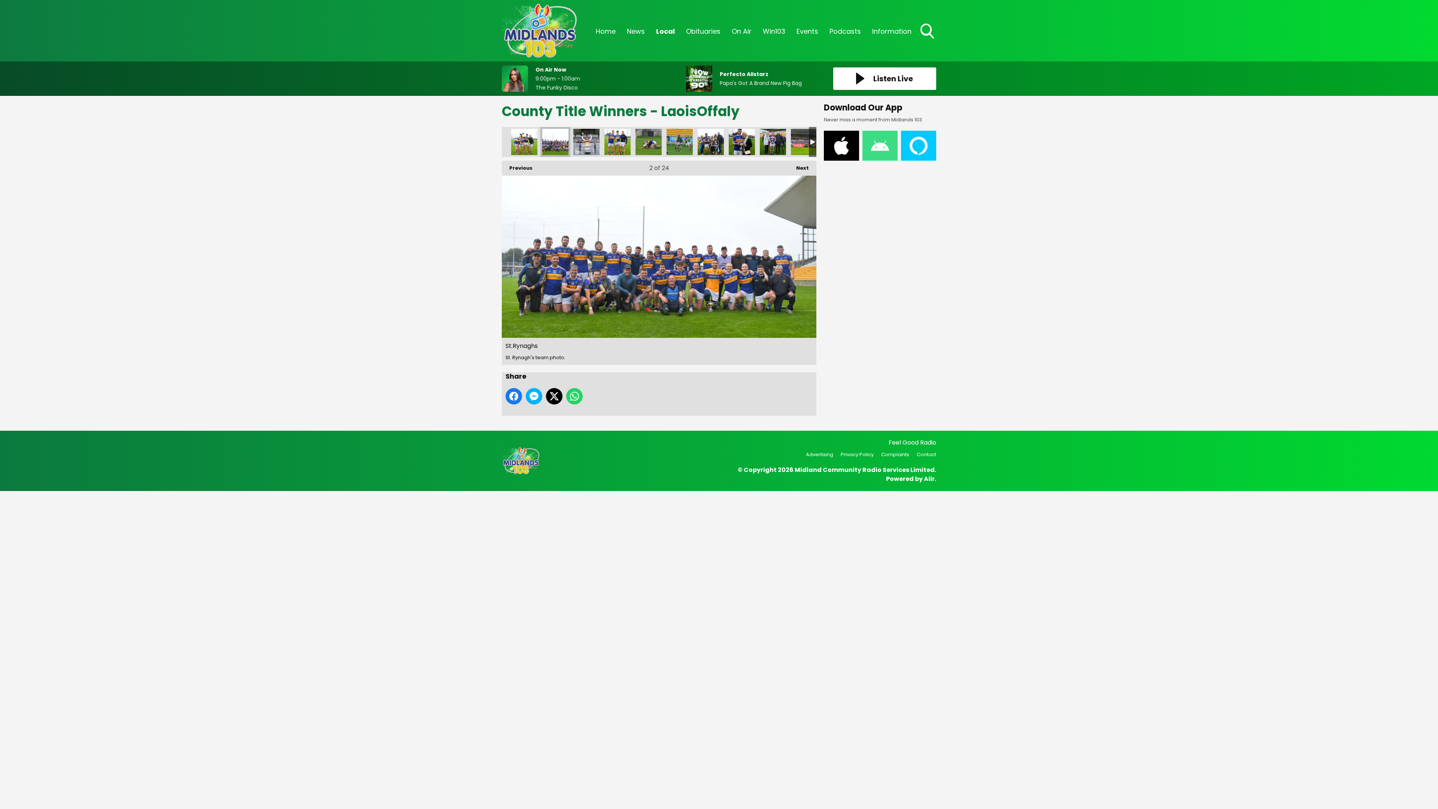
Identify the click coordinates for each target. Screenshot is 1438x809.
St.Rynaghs (524, 142)
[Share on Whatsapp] (574, 396)
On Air (742, 31)
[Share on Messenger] (534, 396)
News (636, 31)
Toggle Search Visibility (928, 39)
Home (606, 31)
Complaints (895, 454)
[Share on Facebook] (514, 396)
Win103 (774, 31)
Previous (517, 168)
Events (807, 31)
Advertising (819, 454)
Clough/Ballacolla (804, 142)
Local (665, 31)
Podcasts (845, 31)
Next (799, 168)
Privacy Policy (857, 454)
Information (891, 31)
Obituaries (703, 31)
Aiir (929, 479)
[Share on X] (554, 396)
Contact (926, 454)
